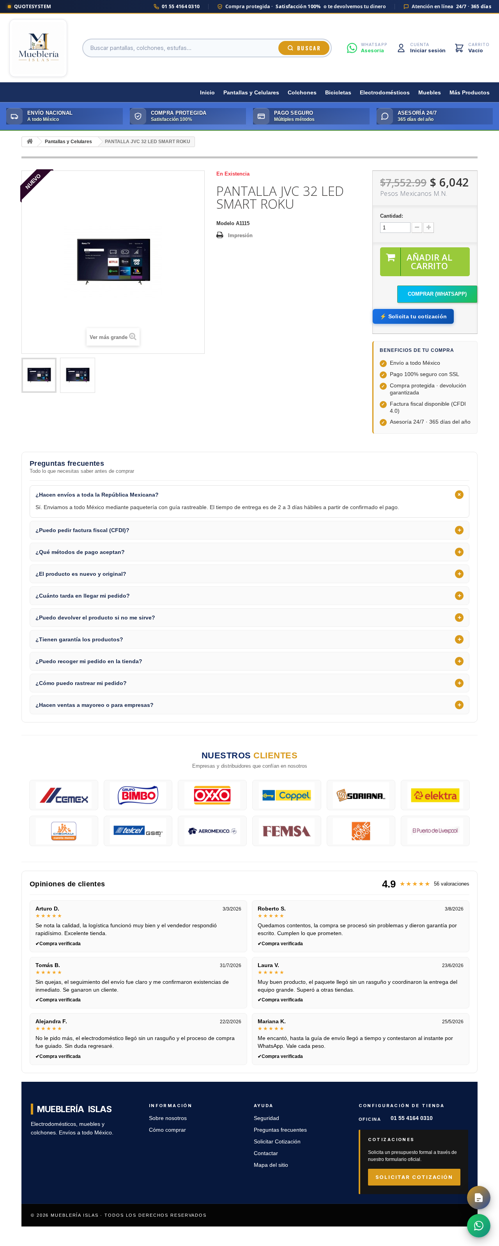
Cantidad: (391, 216)
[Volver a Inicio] (29, 142)
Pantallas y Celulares (251, 93)
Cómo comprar (167, 1130)
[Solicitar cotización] (478, 1197)
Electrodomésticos (385, 93)
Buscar (309, 48)
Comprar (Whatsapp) (437, 294)
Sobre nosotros (168, 1118)
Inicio (207, 93)
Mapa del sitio (271, 1165)
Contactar (266, 1153)
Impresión (240, 235)
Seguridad (266, 1118)
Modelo (225, 223)
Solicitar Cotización (277, 1142)
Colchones (302, 93)
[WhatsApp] (478, 1225)
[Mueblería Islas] (38, 48)
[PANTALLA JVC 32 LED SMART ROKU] (39, 375)
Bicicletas (338, 93)
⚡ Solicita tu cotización (413, 316)
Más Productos (469, 93)
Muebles (429, 93)
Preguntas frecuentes (280, 1130)
